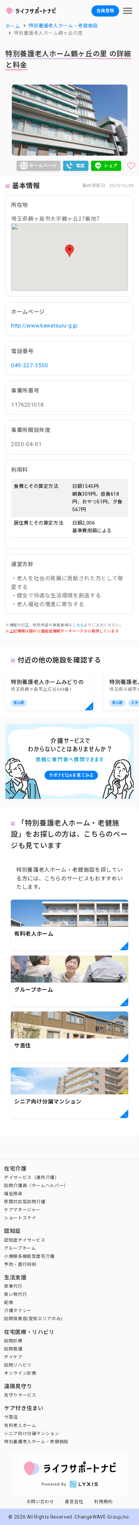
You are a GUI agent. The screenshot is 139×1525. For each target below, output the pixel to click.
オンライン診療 (20, 1373)
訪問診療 (13, 1340)
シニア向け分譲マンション (31, 1433)
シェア (111, 165)
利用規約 (103, 1501)
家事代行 (13, 1286)
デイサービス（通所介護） (31, 1177)
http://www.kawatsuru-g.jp (44, 325)
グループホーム (20, 1248)
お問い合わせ (40, 1501)
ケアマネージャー (22, 1209)
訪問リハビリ (18, 1365)
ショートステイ (20, 1217)
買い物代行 (15, 1294)
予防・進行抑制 (20, 1264)
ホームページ (43, 165)
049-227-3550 (29, 365)
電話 (80, 165)
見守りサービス (20, 1395)
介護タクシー (18, 1310)
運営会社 (74, 1501)
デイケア (13, 1357)
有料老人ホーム (20, 1425)
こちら (78, 625)
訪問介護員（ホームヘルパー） (36, 1185)
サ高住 (11, 1417)
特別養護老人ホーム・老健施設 (36, 1441)
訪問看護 (13, 1348)
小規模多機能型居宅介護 (29, 1256)
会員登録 (105, 10)
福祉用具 (13, 1193)
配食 (8, 1302)
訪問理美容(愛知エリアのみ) (33, 1318)
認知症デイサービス (25, 1240)
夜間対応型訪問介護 (25, 1201)
